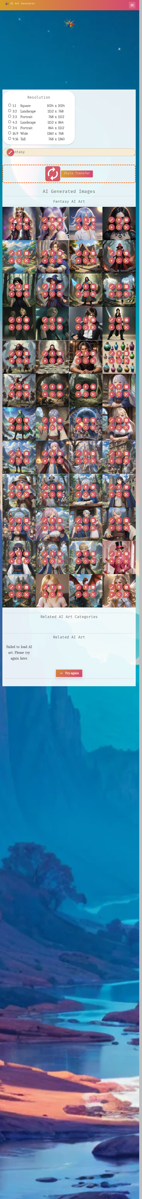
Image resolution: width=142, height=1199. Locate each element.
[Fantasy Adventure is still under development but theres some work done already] (119, 290)
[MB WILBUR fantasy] (85, 223)
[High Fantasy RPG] (19, 357)
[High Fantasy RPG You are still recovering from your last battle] (19, 390)
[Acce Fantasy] (119, 223)
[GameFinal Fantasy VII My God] (52, 323)
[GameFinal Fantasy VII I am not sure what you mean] (19, 323)
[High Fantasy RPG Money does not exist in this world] (52, 357)
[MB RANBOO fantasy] (52, 223)
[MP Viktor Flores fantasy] (119, 557)
